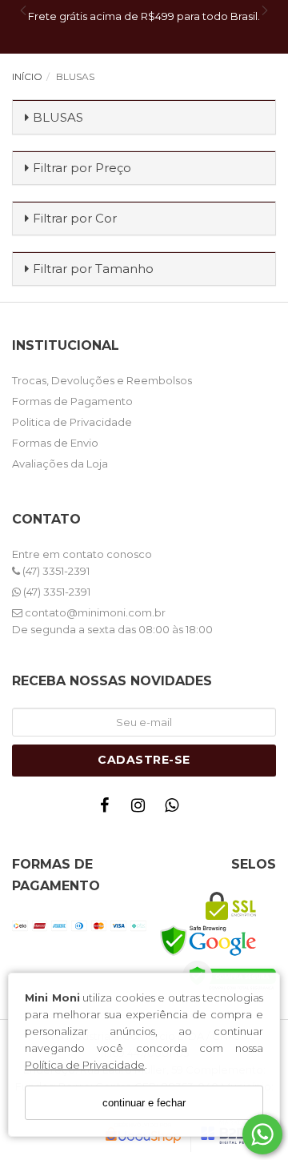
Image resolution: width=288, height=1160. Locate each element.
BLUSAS (58, 117)
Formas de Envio (55, 442)
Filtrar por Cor (75, 218)
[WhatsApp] (175, 809)
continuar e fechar (144, 1103)
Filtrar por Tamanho (93, 268)
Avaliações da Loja (60, 463)
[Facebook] (108, 809)
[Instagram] (141, 809)
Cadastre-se (144, 760)
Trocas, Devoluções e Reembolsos (102, 380)
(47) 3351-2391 (55, 570)
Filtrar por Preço (82, 167)
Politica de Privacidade (72, 421)
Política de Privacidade (85, 1064)
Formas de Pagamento (72, 401)
